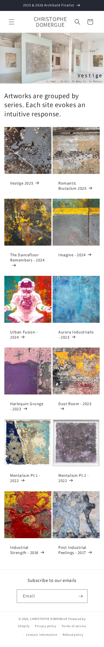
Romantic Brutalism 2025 (72, 186)
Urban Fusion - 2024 (24, 334)
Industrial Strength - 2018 (24, 550)
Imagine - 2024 (72, 254)
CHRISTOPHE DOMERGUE (48, 619)
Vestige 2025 (21, 183)
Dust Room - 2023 (75, 403)
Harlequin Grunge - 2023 (27, 406)
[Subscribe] (81, 596)
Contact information (41, 635)
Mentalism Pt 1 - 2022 (25, 478)
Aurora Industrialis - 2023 (76, 334)
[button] (11, 22)
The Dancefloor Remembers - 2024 (27, 257)
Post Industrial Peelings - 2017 (72, 550)
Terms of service (74, 626)
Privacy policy (45, 626)
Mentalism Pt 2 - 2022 (73, 478)
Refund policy (73, 635)
